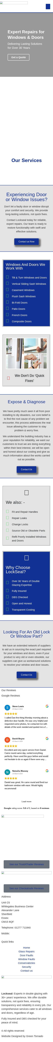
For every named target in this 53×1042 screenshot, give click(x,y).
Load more (26, 801)
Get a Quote (18, 57)
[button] (48, 6)
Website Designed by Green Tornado (22, 1036)
